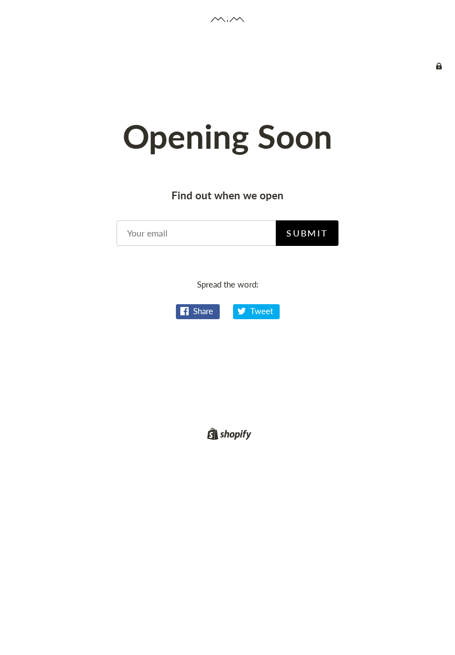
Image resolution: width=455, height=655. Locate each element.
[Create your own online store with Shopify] (227, 436)
